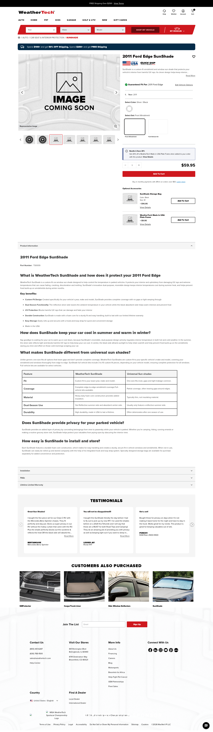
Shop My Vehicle (145, 29)
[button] (173, 12)
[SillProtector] (40, 586)
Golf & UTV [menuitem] (89, 20)
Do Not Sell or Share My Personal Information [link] (109, 724)
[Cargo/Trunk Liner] (84, 586)
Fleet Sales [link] (113, 686)
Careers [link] (111, 658)
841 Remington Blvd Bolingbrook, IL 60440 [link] (78, 650)
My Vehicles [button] (176, 31)
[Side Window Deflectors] (128, 586)
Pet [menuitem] (46, 20)
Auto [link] (25, 37)
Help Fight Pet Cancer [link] (117, 677)
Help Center (35, 663)
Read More (190, 75)
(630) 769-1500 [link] (36, 653)
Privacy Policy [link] (59, 724)
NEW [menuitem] (104, 20)
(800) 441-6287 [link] (36, 648)
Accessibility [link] (81, 724)
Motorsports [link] (113, 667)
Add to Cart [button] (183, 200)
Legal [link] (70, 724)
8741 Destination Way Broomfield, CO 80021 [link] (78, 658)
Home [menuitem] (34, 20)
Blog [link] (110, 663)
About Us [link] (112, 648)
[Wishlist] (193, 56)
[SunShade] (173, 586)
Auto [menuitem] (21, 20)
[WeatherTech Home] (36, 12)
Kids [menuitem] (58, 20)
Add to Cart (159, 173)
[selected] (129, 108)
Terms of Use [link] (45, 724)
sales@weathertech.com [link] (40, 658)
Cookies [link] (144, 724)
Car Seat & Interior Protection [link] (47, 37)
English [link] (50, 700)
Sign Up (137, 624)
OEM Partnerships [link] (116, 681)
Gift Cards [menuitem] (120, 20)
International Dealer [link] (77, 703)
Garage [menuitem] (71, 20)
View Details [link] (145, 207)
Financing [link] (112, 653)
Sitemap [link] (134, 724)
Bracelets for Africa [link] (116, 672)
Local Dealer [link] (74, 699)
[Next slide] (118, 139)
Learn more (181, 182)
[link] (19, 37)
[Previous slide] (20, 139)
